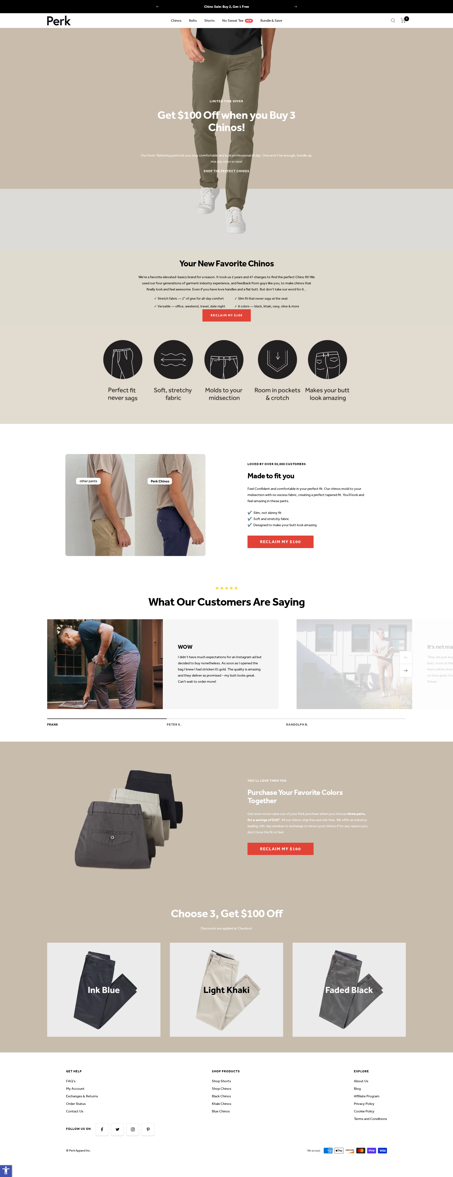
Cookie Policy (364, 1111)
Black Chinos (221, 1096)
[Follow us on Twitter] (117, 1129)
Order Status (76, 1104)
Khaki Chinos (221, 1104)
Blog (357, 1088)
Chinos (176, 20)
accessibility (6, 1170)
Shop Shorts (221, 1081)
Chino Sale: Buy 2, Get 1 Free (226, 6)
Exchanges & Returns (82, 1096)
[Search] (393, 20)
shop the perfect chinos (226, 171)
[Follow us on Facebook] (102, 1129)
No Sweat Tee (232, 20)
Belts (193, 20)
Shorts (209, 20)
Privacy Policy (364, 1104)
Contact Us (74, 1111)
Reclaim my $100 (227, 315)
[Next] (405, 670)
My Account (75, 1088)
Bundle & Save (271, 20)
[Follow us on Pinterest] (148, 1129)
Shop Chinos (221, 1088)
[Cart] (403, 20)
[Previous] (405, 657)
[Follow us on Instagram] (132, 1129)
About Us (361, 1081)
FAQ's (71, 1081)
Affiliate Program (366, 1096)
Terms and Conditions (370, 1119)
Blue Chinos (221, 1111)
